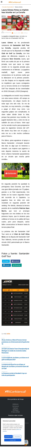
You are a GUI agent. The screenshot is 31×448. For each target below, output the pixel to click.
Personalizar (17, 436)
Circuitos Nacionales (7, 7)
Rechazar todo (8, 436)
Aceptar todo (13, 440)
